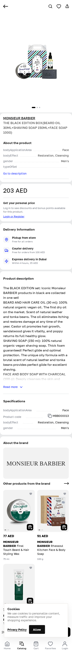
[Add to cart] (30, 527)
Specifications (14, 401)
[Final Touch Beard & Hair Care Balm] (19, 585)
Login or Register (13, 216)
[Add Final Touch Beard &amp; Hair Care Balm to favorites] (30, 567)
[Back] (5, 6)
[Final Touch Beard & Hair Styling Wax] (19, 511)
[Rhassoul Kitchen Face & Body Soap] (53, 511)
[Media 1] (33, 107)
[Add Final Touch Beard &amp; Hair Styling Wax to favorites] (30, 493)
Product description (18, 278)
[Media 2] (37, 107)
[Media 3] (39, 107)
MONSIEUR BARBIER (19, 118)
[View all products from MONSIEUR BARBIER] (66, 483)
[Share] (67, 6)
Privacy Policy (17, 629)
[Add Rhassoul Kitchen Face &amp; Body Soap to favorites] (64, 493)
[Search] (50, 6)
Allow (37, 629)
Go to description (15, 173)
